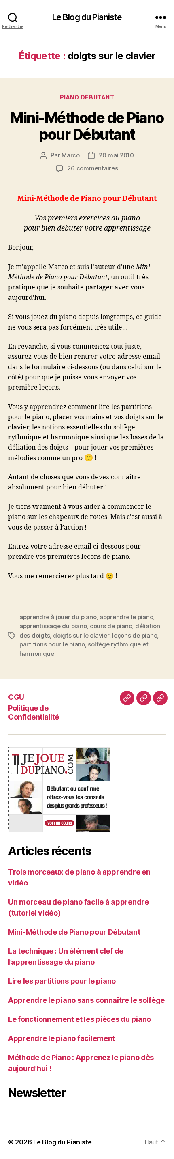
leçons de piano (134, 635)
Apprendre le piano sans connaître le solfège (86, 1000)
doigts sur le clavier (81, 635)
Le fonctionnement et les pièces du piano (79, 1019)
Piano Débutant (87, 97)
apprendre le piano (126, 617)
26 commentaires (92, 168)
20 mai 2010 (116, 155)
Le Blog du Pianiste (87, 17)
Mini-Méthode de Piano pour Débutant (87, 126)
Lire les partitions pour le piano (62, 981)
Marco (71, 155)
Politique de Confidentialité (33, 713)
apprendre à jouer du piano (57, 617)
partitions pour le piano (52, 644)
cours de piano (111, 626)
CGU (16, 697)
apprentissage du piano (53, 626)
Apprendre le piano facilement (61, 1038)
